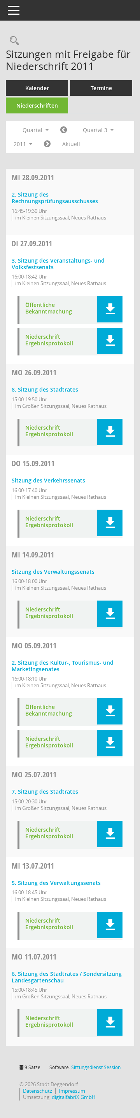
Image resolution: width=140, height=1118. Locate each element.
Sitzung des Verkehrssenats (48, 480)
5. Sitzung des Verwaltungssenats (56, 882)
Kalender (37, 88)
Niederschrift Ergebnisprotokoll (49, 340)
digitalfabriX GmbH (74, 1097)
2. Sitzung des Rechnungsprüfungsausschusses (55, 198)
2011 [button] (21, 144)
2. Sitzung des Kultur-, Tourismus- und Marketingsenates (63, 666)
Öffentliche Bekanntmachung (48, 308)
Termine (101, 88)
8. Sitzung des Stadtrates (45, 389)
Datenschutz (37, 1090)
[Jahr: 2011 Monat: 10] (47, 144)
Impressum (72, 1090)
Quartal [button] (33, 130)
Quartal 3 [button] (96, 130)
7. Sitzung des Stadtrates (45, 791)
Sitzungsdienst (96, 1067)
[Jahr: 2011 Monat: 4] (63, 130)
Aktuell (71, 144)
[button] (109, 309)
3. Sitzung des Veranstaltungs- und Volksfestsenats (58, 264)
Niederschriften (37, 105)
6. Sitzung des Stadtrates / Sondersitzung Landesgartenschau (67, 977)
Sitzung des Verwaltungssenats (53, 571)
